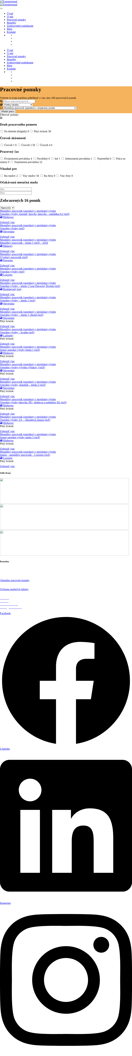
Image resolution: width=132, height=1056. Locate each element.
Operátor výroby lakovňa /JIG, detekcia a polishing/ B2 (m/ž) (33, 402)
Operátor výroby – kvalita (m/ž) (17, 332)
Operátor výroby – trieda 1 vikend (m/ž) (21, 314)
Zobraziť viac (7, 222)
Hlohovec (8, 217)
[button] (1, 117)
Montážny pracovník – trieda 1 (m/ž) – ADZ (24, 242)
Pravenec (7, 260)
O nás (10, 16)
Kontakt (11, 32)
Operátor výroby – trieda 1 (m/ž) (17, 300)
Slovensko (8, 231)
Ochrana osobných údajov (14, 589)
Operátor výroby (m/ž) (12, 228)
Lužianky (7, 335)
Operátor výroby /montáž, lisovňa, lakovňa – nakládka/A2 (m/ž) (34, 214)
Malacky (7, 245)
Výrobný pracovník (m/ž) (14, 257)
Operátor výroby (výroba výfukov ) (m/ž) (22, 367)
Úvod (10, 13)
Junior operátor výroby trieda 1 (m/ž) (20, 349)
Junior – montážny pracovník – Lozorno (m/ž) (25, 454)
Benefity (11, 22)
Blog (9, 28)
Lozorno (7, 274)
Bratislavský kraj (11, 289)
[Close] (1, 8)
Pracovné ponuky (16, 19)
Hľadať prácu (7, 111)
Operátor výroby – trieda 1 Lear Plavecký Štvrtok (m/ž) (30, 286)
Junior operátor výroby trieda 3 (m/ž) (20, 437)
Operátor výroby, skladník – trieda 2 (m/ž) (23, 384)
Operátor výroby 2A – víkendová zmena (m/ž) (25, 419)
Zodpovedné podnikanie (20, 25)
